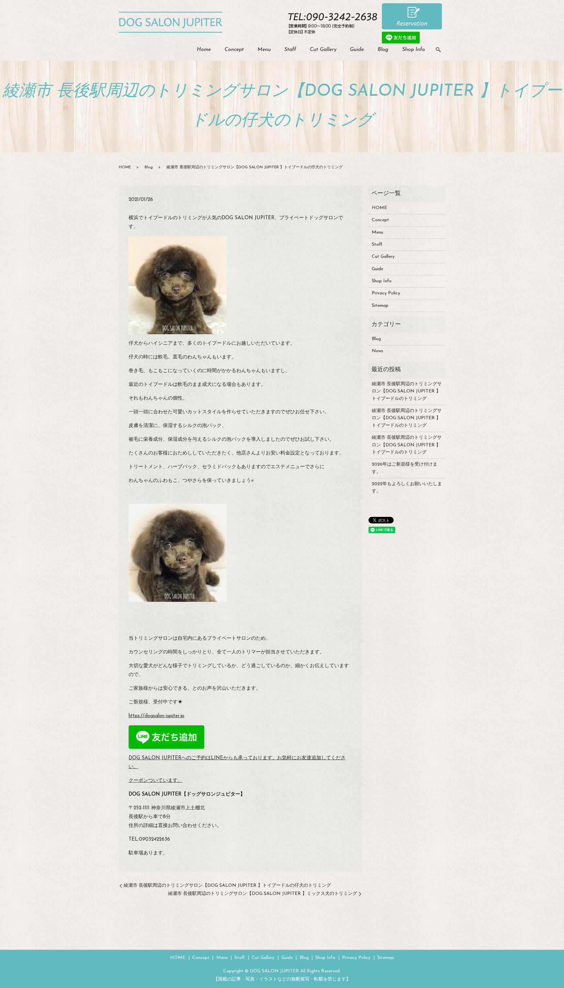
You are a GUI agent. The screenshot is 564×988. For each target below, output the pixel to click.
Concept (234, 49)
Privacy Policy (386, 293)
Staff (290, 49)
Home (204, 49)
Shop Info (413, 49)
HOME (125, 167)
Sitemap (380, 305)
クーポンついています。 (155, 780)
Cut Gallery (323, 49)
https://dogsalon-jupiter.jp (156, 716)
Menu (264, 49)
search (438, 50)
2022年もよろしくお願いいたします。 (407, 488)
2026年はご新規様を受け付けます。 (404, 468)
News (377, 351)
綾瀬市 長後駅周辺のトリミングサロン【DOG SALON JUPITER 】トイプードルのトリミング (407, 391)
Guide (357, 49)
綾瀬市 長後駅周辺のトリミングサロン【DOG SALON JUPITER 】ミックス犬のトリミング (262, 893)
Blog (383, 49)
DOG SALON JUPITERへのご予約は (170, 758)
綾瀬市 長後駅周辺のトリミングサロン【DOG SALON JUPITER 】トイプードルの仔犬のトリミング (227, 885)
